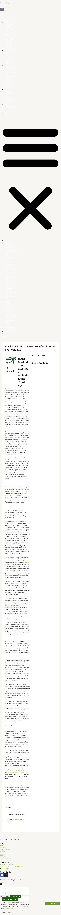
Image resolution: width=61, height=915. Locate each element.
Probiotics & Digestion (11, 76)
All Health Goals (10, 24)
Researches (23, 589)
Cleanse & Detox (10, 30)
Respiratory (9, 102)
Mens (7, 61)
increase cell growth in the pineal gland (16, 772)
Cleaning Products (10, 110)
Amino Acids (9, 83)
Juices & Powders (10, 106)
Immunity (8, 43)
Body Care (6, 50)
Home (5, 20)
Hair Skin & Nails (10, 39)
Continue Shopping (10, 899)
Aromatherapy (9, 52)
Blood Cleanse (9, 91)
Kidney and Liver (10, 95)
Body (7, 54)
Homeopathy (9, 71)
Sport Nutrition (7, 82)
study (12, 566)
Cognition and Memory (11, 31)
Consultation (7, 113)
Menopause (9, 46)
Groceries (6, 104)
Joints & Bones (10, 45)
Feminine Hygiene (10, 57)
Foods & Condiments (11, 108)
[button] (30, 177)
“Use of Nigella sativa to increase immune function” (16, 495)
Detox (5, 89)
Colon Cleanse (9, 93)
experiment (9, 607)
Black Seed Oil (9, 67)
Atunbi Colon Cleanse (11, 26)
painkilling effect (18, 574)
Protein (7, 85)
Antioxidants (9, 69)
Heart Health (9, 41)
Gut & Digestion (10, 37)
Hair (7, 59)
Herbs (5, 80)
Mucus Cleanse (10, 98)
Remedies (6, 22)
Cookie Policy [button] (9, 908)
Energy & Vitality (10, 33)
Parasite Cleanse (10, 100)
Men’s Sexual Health (11, 96)
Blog (5, 111)
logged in (16, 819)
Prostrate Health (10, 48)
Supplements (7, 65)
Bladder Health (9, 28)
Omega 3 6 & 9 (10, 74)
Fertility (7, 35)
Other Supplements (11, 72)
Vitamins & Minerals (11, 78)
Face (7, 56)
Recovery (8, 87)
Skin (7, 63)
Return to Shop (16, 896)
